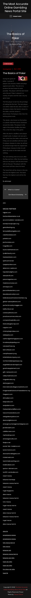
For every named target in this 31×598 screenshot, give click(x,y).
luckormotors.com (9, 450)
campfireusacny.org (10, 354)
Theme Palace (18, 594)
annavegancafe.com (10, 439)
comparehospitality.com (11, 320)
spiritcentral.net (8, 261)
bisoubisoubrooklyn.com (11, 294)
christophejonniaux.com (11, 331)
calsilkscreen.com (9, 431)
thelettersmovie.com (10, 283)
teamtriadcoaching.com (11, 461)
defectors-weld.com (10, 268)
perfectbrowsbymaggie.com (12, 305)
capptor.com (7, 328)
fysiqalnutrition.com (9, 264)
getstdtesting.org (9, 227)
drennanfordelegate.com (11, 454)
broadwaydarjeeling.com (11, 342)
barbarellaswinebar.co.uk (11, 216)
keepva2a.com (8, 402)
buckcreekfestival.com (10, 250)
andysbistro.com (8, 405)
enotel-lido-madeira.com (11, 446)
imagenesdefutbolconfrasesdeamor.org (16, 391)
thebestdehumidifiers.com (12, 409)
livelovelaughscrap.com (11, 324)
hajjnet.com (7, 213)
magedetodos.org (9, 379)
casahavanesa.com (9, 235)
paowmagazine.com (10, 279)
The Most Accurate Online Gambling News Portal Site (15, 7)
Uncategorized (7, 69)
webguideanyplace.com (11, 417)
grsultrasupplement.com (11, 368)
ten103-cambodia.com (10, 472)
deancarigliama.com (10, 420)
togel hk (5, 573)
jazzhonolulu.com (8, 242)
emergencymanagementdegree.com (15, 424)
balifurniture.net (8, 309)
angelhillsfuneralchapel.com (12, 365)
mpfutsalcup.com (9, 435)
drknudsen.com (8, 398)
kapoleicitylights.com (10, 272)
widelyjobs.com (8, 335)
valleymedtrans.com (10, 376)
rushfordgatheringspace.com (13, 339)
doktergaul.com (8, 383)
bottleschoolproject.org (11, 224)
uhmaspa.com (8, 287)
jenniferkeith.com (9, 428)
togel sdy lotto (7, 565)
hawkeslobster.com (9, 257)
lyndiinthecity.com (9, 253)
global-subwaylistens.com (12, 302)
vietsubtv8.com (8, 276)
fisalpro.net (7, 443)
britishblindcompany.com (11, 357)
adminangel (8, 181)
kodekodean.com (9, 465)
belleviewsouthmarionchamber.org (15, 298)
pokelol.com (7, 239)
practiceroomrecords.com (12, 316)
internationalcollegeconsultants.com (15, 387)
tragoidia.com (7, 246)
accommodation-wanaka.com (13, 220)
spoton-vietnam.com (10, 468)
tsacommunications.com (11, 413)
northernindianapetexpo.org (12, 361)
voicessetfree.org (9, 346)
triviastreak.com (8, 457)
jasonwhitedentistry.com (11, 290)
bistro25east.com (9, 350)
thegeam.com (7, 394)
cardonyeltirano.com (10, 313)
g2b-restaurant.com (10, 372)
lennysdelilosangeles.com (11, 231)
